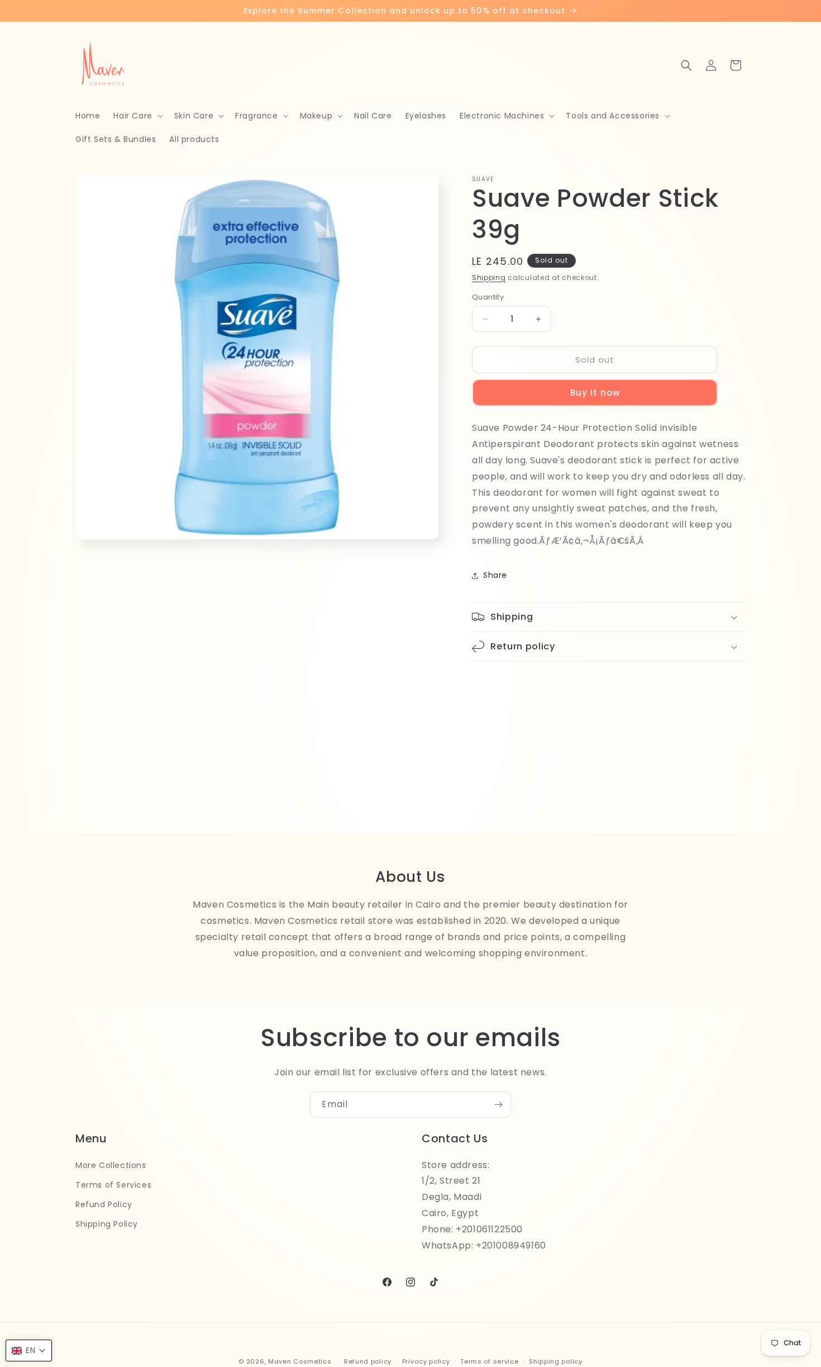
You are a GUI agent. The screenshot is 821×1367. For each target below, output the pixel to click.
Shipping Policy (106, 1223)
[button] (137, 115)
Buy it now (595, 392)
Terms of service (489, 1360)
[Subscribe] (498, 1104)
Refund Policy (103, 1203)
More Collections (110, 1164)
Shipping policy (556, 1360)
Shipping (489, 277)
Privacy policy (426, 1360)
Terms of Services (113, 1184)
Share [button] (495, 575)
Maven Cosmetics (300, 1361)
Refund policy (368, 1360)
